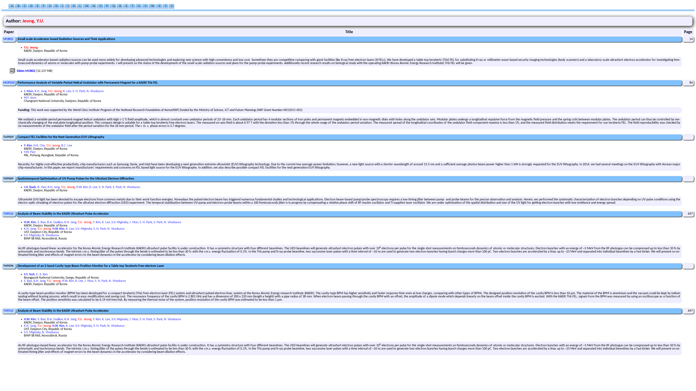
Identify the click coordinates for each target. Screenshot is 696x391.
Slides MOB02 (26, 71)
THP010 (8, 214)
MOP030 (9, 83)
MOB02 (8, 39)
